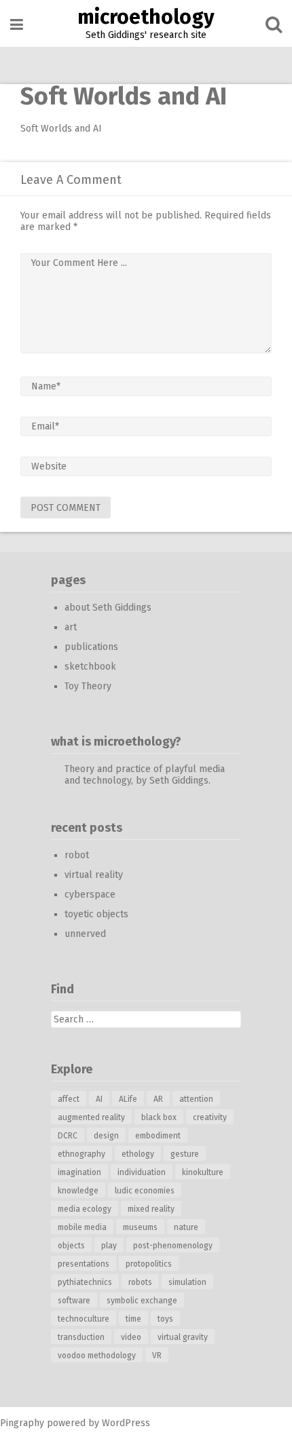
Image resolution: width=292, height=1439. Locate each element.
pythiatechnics (85, 1282)
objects (71, 1245)
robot (77, 855)
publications (91, 647)
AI (99, 1099)
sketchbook (90, 666)
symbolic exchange (142, 1300)
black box (159, 1117)
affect (68, 1099)
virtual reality (94, 875)
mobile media (82, 1227)
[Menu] (16, 25)
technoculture (83, 1319)
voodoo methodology (97, 1355)
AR (158, 1099)
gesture (184, 1154)
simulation (187, 1282)
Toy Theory (88, 686)
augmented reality (91, 1117)
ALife (128, 1099)
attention (196, 1099)
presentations (83, 1264)
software (74, 1300)
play (109, 1245)
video (131, 1337)
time (133, 1319)
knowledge (78, 1190)
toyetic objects (96, 914)
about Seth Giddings (108, 607)
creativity (210, 1117)
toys (165, 1319)
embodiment (158, 1135)
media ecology (84, 1209)
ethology (138, 1154)
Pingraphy (22, 1423)
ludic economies (145, 1190)
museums (140, 1227)
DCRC (67, 1135)
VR (157, 1355)
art (71, 627)
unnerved (85, 934)
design (106, 1135)
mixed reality (151, 1209)
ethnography (81, 1154)
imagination (79, 1172)
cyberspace (90, 894)
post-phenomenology (173, 1245)
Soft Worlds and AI (61, 128)
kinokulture (202, 1172)
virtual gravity (183, 1337)
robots (140, 1282)
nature (186, 1227)
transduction (81, 1337)
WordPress (126, 1423)
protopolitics (149, 1264)
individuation (141, 1172)
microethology (146, 17)
